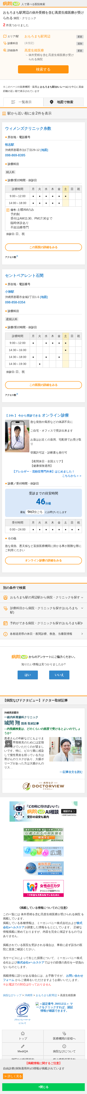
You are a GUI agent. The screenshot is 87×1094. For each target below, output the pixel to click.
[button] (8, 743)
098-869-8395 (15, 155)
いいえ (59, 674)
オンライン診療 (37, 415)
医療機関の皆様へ (64, 1038)
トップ (23, 1038)
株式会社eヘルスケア (30, 962)
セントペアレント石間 (24, 275)
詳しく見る (14, 1076)
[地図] (44, 150)
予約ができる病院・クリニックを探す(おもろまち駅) (46, 623)
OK (43, 1087)
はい (28, 674)
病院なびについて (64, 1051)
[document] (43, 191)
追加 (80, 43)
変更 (80, 36)
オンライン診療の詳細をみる (43, 560)
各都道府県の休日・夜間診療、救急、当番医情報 (41, 633)
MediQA (23, 1051)
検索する (43, 69)
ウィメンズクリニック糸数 (28, 128)
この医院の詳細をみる (43, 247)
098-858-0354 (15, 302)
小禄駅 (9, 291)
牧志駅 (9, 144)
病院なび (11, 3)
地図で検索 (65, 102)
